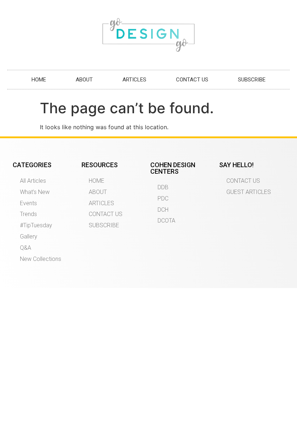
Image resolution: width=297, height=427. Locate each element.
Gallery (28, 236)
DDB (163, 187)
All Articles (33, 180)
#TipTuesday (36, 225)
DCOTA (166, 220)
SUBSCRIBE (251, 79)
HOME (39, 79)
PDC (163, 198)
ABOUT (84, 79)
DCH (163, 209)
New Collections (40, 258)
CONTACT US (192, 79)
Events (28, 203)
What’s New (35, 192)
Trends (28, 214)
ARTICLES (134, 79)
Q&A (25, 247)
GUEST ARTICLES (248, 192)
